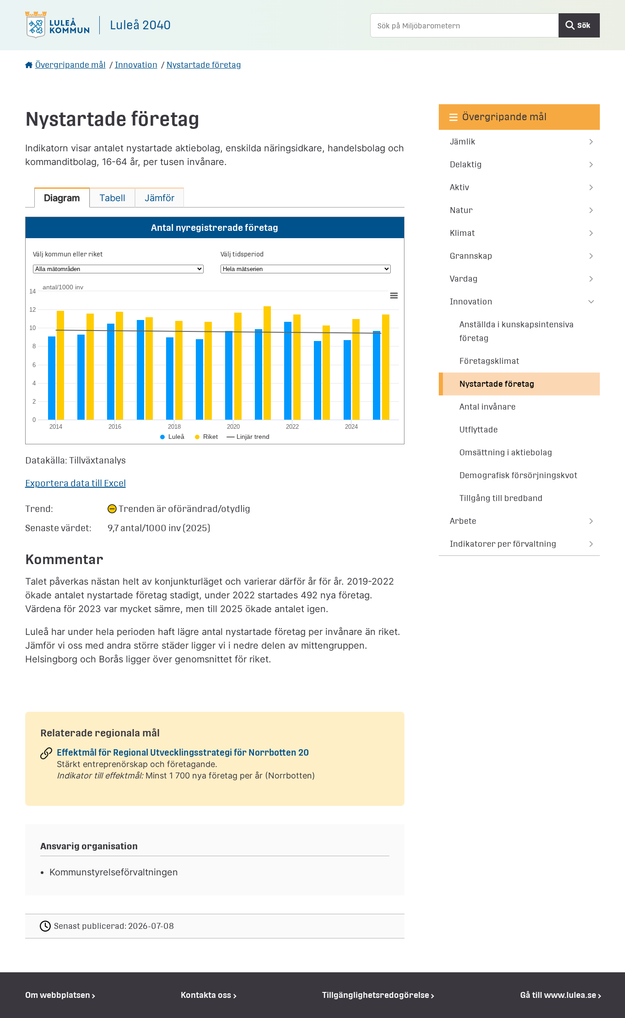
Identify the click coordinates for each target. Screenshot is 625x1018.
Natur (461, 210)
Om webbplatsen (57, 995)
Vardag (464, 278)
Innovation (136, 64)
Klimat (462, 233)
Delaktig (466, 164)
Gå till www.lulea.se (558, 995)
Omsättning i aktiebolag (505, 452)
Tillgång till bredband (501, 498)
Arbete (463, 521)
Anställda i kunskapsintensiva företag (516, 331)
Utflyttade (478, 429)
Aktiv (459, 187)
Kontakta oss (206, 995)
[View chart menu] (393, 295)
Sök (583, 25)
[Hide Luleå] (172, 436)
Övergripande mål (70, 64)
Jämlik (462, 141)
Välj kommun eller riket (68, 254)
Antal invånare (487, 406)
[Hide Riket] (206, 436)
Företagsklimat (489, 361)
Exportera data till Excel (75, 483)
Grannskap (471, 256)
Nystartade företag (204, 64)
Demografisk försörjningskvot (518, 475)
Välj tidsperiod (242, 254)
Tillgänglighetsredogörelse (375, 995)
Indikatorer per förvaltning (503, 544)
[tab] (62, 197)
